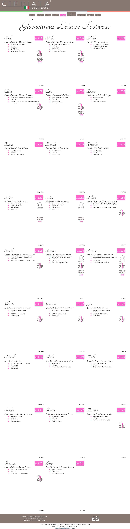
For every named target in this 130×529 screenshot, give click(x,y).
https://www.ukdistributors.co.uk (65, 528)
